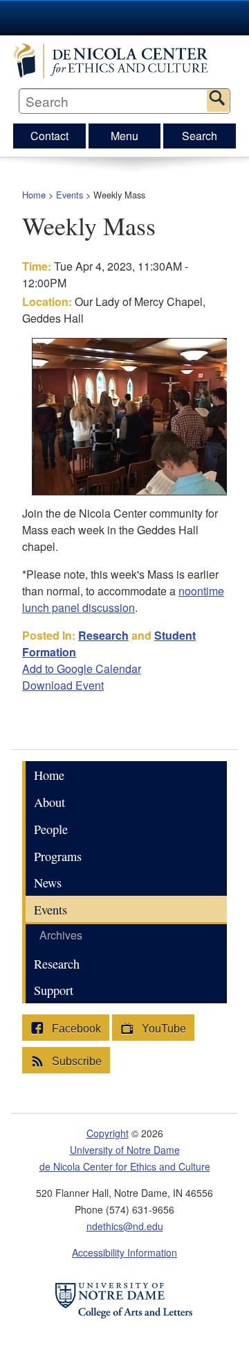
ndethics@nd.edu (124, 1226)
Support (53, 990)
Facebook (75, 1029)
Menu (124, 136)
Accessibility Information (124, 1252)
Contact (49, 136)
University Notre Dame (125, 17)
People (51, 829)
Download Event (63, 685)
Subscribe (75, 1061)
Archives (60, 935)
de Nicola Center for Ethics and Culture (125, 61)
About (49, 802)
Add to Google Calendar (81, 668)
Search (218, 101)
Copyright (107, 1133)
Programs (58, 856)
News (48, 882)
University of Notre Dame (125, 1150)
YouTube (162, 1029)
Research (103, 635)
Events (69, 194)
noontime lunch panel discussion (123, 599)
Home (34, 194)
